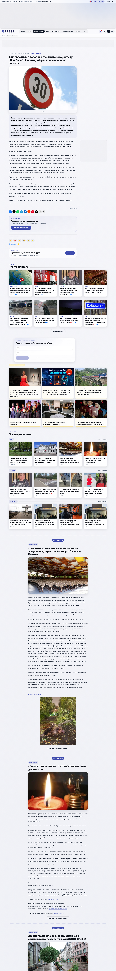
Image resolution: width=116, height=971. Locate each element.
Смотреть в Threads (34, 694)
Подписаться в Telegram (21, 227)
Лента (29, 31)
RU (108, 31)
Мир (47, 31)
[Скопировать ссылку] (43, 211)
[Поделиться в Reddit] (28, 211)
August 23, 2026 (53, 899)
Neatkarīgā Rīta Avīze (35, 53)
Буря (8, 35)
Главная (23, 31)
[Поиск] (96, 31)
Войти (108, 1)
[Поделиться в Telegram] (21, 211)
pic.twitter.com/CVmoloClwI (58, 909)
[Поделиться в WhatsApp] (17, 211)
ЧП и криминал (56, 31)
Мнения (78, 31)
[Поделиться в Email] (40, 211)
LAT (112, 31)
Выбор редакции (68, 31)
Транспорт (14, 35)
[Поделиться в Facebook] (10, 211)
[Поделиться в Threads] (36, 211)
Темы (3, 35)
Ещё (84, 31)
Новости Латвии (38, 31)
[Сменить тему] (104, 31)
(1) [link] (68, 294)
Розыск (12, 470)
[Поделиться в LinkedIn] (25, 211)
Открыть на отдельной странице (58, 748)
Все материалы (102, 439)
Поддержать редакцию (97, 1)
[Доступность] (112, 1)
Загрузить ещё (58, 331)
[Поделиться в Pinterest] (32, 211)
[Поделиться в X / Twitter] (14, 211)
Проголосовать (22, 358)
